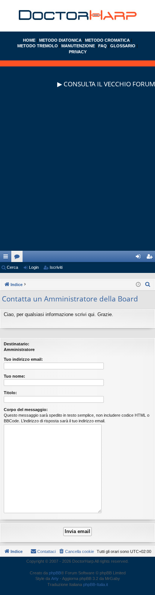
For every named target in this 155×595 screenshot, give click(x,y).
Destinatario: (16, 344)
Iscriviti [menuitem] (151, 258)
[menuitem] (147, 284)
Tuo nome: (14, 376)
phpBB (55, 573)
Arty (55, 578)
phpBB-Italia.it (95, 584)
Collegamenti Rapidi (7, 258)
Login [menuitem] (139, 258)
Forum (18, 258)
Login (34, 267)
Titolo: (10, 392)
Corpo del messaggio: (26, 409)
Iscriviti (56, 267)
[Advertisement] (77, 173)
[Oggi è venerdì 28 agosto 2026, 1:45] (138, 284)
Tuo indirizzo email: (23, 359)
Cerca (12, 267)
